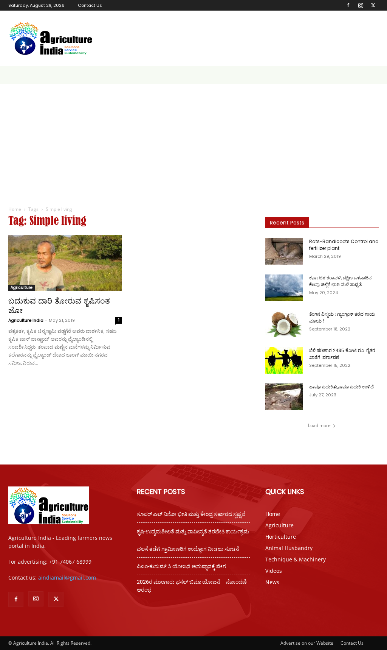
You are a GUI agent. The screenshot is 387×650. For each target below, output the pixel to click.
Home (14, 209)
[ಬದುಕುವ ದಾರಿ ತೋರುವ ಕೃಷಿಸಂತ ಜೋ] (65, 263)
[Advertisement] (193, 141)
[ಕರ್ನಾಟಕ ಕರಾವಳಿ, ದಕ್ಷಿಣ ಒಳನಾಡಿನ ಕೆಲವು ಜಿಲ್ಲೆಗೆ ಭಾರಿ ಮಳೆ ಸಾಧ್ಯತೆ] (284, 287)
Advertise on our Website (306, 643)
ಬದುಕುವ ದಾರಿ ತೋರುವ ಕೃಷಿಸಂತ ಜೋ (59, 305)
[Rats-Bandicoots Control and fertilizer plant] (284, 251)
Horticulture (280, 536)
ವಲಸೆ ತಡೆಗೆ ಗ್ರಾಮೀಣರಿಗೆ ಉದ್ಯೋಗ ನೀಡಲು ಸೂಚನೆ (188, 549)
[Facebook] (348, 5)
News (272, 582)
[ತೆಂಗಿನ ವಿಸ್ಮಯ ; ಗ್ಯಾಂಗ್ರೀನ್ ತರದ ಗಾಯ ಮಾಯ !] (284, 324)
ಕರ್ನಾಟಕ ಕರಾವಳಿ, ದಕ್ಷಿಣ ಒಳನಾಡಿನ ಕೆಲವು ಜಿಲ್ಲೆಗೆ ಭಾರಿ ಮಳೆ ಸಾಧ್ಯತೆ (340, 281)
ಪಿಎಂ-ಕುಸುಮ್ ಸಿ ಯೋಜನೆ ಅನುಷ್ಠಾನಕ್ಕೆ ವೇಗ (181, 566)
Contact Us (90, 5)
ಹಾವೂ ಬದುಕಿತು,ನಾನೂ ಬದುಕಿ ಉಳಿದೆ (341, 386)
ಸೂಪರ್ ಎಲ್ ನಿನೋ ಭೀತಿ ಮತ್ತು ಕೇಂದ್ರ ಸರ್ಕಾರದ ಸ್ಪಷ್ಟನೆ (191, 514)
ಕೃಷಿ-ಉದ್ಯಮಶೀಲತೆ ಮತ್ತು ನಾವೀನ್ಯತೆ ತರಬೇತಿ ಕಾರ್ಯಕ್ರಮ (193, 531)
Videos (273, 570)
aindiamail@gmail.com (67, 577)
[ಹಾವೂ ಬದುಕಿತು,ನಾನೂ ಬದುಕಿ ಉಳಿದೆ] (284, 396)
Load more (319, 425)
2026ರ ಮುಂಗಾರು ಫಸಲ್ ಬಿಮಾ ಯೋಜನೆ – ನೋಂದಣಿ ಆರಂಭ (192, 586)
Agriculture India (25, 320)
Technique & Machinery (295, 559)
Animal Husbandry (289, 548)
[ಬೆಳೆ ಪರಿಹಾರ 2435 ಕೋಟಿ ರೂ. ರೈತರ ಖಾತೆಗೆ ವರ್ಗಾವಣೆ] (284, 360)
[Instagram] (360, 5)
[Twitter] (373, 5)
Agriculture (22, 287)
